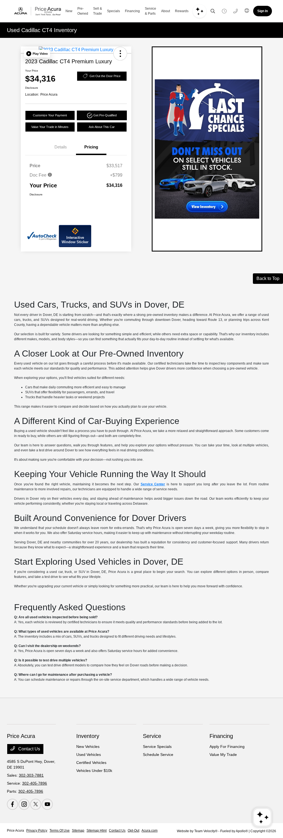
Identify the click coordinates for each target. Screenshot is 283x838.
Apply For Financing (227, 746)
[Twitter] (35, 804)
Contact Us (28, 749)
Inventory (87, 736)
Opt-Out (133, 830)
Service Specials (157, 746)
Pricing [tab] (91, 147)
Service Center (153, 484)
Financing (221, 736)
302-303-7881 (31, 775)
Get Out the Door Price (105, 76)
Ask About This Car (102, 127)
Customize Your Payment (50, 115)
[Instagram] (24, 804)
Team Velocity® (206, 831)
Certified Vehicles (91, 762)
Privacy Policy (36, 830)
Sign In (262, 11)
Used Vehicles (88, 754)
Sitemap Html (97, 830)
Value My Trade (223, 754)
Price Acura (15, 830)
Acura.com (150, 830)
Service (152, 736)
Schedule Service (158, 754)
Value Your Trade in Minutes (50, 127)
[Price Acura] (37, 11)
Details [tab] (60, 147)
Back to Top (267, 278)
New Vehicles (87, 746)
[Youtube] (47, 804)
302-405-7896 (34, 783)
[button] (37, 53)
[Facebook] (12, 804)
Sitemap (78, 830)
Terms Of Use (59, 830)
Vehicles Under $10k (94, 770)
